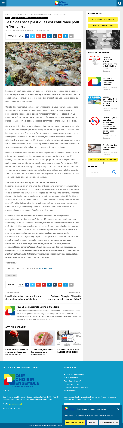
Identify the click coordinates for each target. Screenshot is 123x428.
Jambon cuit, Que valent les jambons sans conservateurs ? (42, 352)
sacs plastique (45, 268)
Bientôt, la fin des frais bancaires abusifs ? (110, 147)
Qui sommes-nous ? (71, 384)
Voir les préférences (109, 422)
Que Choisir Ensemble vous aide (76, 387)
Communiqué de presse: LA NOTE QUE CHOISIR (68, 350)
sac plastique (11, 275)
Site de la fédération (41, 18)
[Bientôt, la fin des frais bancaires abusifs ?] (94, 148)
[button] (118, 409)
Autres (8, 18)
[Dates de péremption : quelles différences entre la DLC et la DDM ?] (94, 60)
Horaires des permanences (74, 375)
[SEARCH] (114, 172)
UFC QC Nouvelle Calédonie (17, 30)
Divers (13, 18)
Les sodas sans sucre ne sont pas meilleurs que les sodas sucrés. (16, 352)
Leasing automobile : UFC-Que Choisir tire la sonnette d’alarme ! (110, 101)
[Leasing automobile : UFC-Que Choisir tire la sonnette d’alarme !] (94, 100)
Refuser (92, 422)
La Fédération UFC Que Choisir (25, 18)
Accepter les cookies (75, 422)
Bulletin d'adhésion (71, 378)
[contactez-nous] (15, 404)
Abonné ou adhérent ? (72, 381)
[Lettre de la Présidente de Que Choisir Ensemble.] (94, 81)
